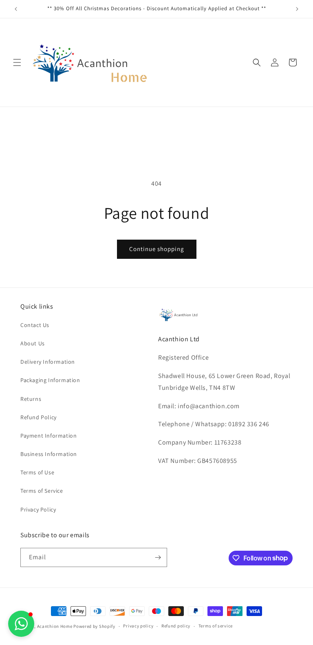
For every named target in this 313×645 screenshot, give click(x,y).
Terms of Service (41, 490)
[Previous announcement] (16, 9)
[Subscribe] (158, 557)
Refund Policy (38, 417)
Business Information (48, 454)
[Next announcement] (297, 9)
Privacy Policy (38, 509)
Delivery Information (47, 361)
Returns (30, 399)
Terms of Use (37, 472)
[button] (17, 62)
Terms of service (215, 626)
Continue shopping (156, 249)
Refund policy (175, 626)
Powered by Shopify (94, 626)
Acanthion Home (55, 626)
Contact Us (34, 325)
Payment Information (48, 435)
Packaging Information (50, 380)
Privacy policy (138, 626)
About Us (32, 343)
